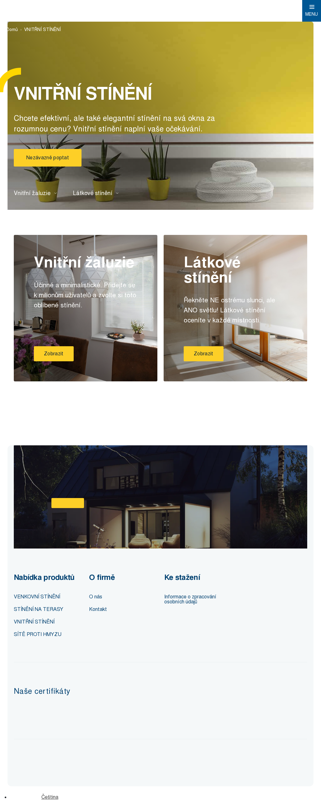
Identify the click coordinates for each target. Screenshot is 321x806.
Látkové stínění (92, 193)
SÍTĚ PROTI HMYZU (37, 634)
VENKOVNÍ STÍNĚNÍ (37, 596)
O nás (95, 596)
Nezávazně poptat (47, 157)
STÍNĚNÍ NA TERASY (38, 609)
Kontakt (98, 609)
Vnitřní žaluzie (32, 193)
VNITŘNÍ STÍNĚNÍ (34, 621)
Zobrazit (54, 353)
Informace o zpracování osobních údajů (190, 599)
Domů (12, 30)
